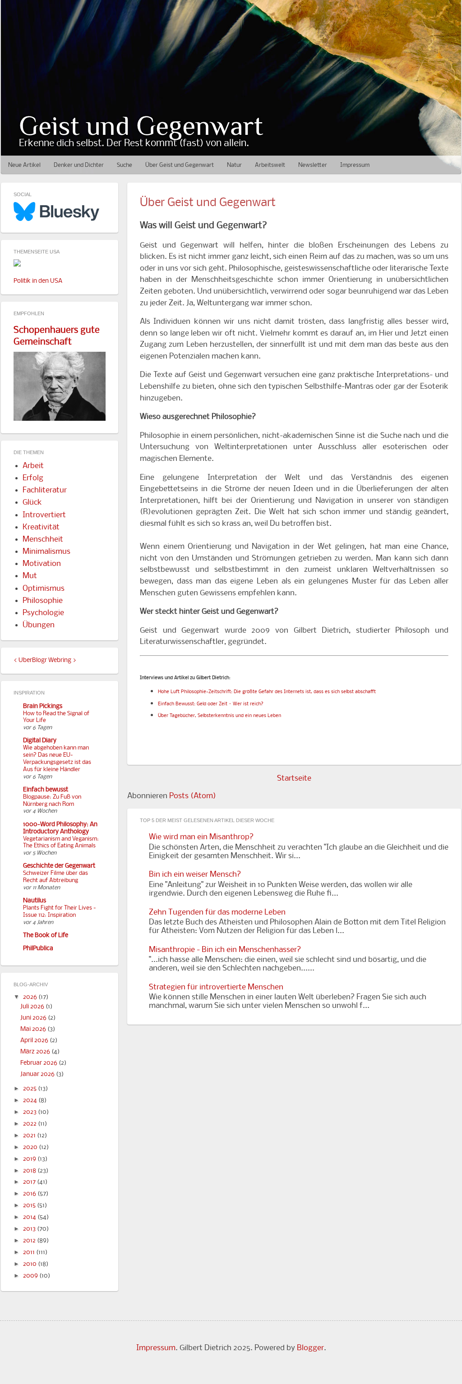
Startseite (294, 778)
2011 (29, 1252)
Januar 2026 (38, 1074)
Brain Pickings (42, 706)
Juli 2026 (33, 1006)
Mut (30, 576)
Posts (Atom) (192, 796)
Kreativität (41, 527)
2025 (30, 1088)
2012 (30, 1240)
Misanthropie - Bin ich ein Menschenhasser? (225, 950)
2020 (31, 1147)
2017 (30, 1182)
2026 (30, 997)
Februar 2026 (39, 1063)
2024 (30, 1100)
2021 (30, 1135)
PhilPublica (38, 948)
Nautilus (34, 900)
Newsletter (312, 165)
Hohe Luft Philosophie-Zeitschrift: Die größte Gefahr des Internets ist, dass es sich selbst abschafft (267, 692)
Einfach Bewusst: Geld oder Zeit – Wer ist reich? (210, 704)
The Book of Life (45, 935)
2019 (30, 1159)
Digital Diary (39, 740)
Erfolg (33, 478)
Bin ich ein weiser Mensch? (195, 874)
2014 (30, 1217)
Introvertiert (44, 515)
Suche (124, 165)
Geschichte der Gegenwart (59, 866)
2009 (31, 1276)
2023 (30, 1112)
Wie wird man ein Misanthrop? (201, 837)
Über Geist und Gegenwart (179, 165)
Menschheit (43, 539)
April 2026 (35, 1040)
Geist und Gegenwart (141, 125)
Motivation (42, 564)
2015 (30, 1205)
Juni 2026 (34, 1018)
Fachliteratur (45, 490)
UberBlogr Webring (44, 660)
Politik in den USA (38, 281)
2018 (30, 1171)
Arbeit (33, 466)
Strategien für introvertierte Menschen (216, 987)
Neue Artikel (24, 165)
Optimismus (44, 588)
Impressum (355, 165)
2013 (30, 1229)
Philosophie (43, 601)
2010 (30, 1264)
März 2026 (35, 1051)
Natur (234, 165)
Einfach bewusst (45, 789)
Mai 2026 (33, 1029)
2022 (30, 1124)
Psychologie (43, 613)
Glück (32, 502)
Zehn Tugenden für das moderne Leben (217, 912)
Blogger (310, 1348)
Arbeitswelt (270, 165)
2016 (30, 1194)
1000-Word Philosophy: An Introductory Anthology (60, 828)
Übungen (39, 625)
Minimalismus (46, 551)
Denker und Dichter (79, 165)
